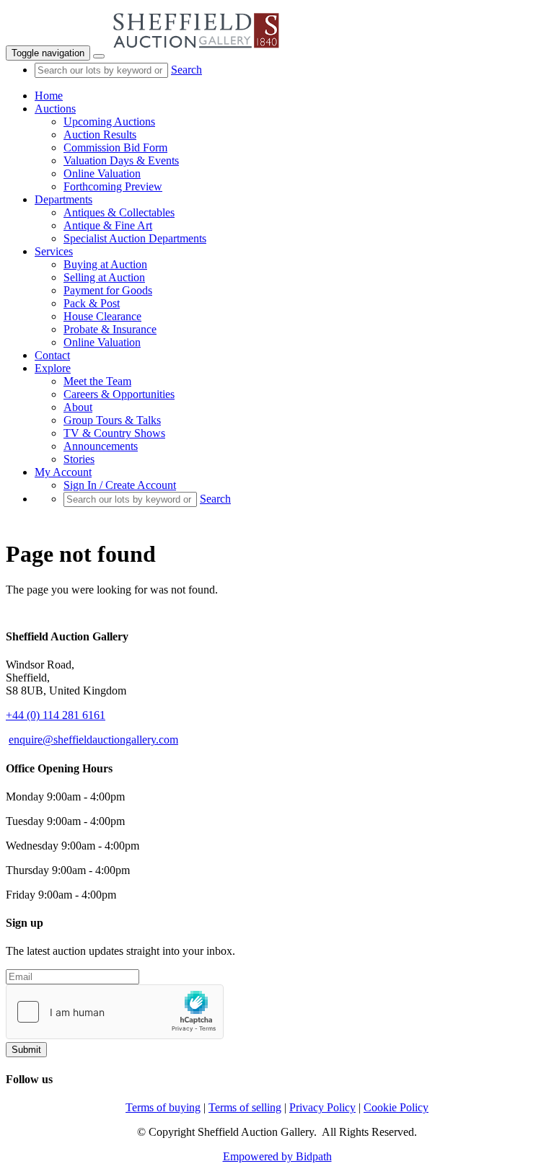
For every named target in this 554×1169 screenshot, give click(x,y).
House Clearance (102, 316)
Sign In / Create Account (119, 485)
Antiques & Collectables (119, 212)
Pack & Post (91, 303)
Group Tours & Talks (112, 420)
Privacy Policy (322, 1107)
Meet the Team (97, 381)
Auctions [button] (55, 108)
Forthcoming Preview (112, 186)
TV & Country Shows (114, 433)
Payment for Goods (107, 290)
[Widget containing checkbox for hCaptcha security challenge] (115, 1011)
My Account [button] (63, 472)
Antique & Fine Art (107, 225)
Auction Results (99, 134)
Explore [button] (53, 368)
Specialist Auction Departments (134, 238)
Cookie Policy (396, 1107)
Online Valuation (102, 173)
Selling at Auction (104, 277)
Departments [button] (63, 199)
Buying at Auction (105, 264)
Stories (78, 459)
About (77, 407)
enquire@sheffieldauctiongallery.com (93, 739)
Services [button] (54, 251)
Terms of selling (244, 1107)
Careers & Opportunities (119, 394)
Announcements (100, 446)
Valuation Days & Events (121, 160)
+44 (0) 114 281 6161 (55, 715)
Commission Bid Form (115, 147)
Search (186, 69)
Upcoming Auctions (109, 121)
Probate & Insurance (110, 329)
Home (49, 95)
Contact (52, 355)
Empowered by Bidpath (277, 1156)
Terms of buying (163, 1107)
